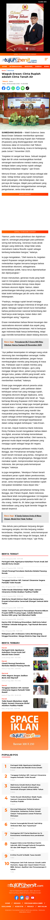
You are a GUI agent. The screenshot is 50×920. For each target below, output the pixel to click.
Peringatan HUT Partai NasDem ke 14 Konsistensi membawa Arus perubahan (27, 834)
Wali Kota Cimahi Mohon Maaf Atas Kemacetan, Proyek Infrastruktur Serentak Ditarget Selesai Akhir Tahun (26, 787)
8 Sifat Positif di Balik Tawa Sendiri (25, 855)
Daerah (38, 66)
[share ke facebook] (4, 89)
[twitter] (22, 899)
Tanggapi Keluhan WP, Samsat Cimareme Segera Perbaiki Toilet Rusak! (16, 690)
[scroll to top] (46, 906)
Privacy (30, 906)
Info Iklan (42, 906)
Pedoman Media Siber (33, 903)
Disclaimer (6, 906)
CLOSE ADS (42, 2)
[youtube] (33, 899)
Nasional (29, 66)
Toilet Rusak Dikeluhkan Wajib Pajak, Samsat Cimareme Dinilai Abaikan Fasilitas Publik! (15, 703)
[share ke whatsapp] (13, 89)
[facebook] (17, 899)
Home (4, 66)
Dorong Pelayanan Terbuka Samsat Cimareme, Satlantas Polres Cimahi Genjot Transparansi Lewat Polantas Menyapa (26, 812)
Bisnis (46, 66)
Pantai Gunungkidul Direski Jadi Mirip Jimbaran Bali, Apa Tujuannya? (26, 824)
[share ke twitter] (9, 89)
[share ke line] (23, 89)
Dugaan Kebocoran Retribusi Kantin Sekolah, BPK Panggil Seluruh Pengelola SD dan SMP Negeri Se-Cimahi (27, 845)
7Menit (5, 81)
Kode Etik (19, 906)
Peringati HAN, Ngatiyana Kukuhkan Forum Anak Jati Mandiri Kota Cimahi (13, 652)
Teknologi (10, 70)
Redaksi (17, 903)
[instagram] (27, 899)
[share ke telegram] (18, 89)
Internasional (15, 66)
